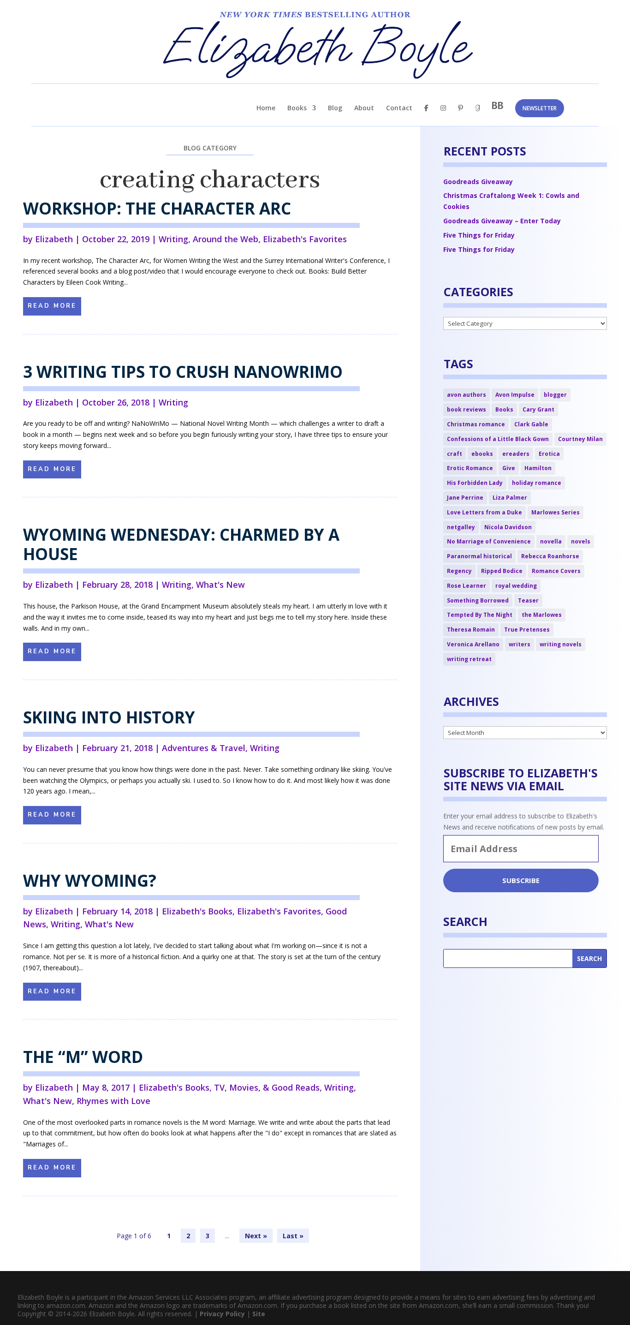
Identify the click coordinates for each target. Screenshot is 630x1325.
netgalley (461, 527)
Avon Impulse (515, 395)
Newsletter (540, 108)
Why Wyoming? (89, 880)
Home (265, 108)
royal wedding (516, 586)
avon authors (466, 395)
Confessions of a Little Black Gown (498, 439)
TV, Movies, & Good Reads (267, 1087)
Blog (335, 108)
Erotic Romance (470, 468)
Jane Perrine (465, 497)
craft (454, 454)
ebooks (482, 454)
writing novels (561, 644)
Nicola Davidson (508, 527)
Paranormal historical (479, 556)
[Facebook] (426, 115)
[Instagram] (443, 115)
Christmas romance (476, 424)
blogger (555, 395)
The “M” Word (83, 1057)
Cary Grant (538, 409)
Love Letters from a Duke (484, 512)
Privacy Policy (222, 1313)
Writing (173, 239)
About (364, 108)
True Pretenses (527, 629)
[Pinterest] (460, 115)
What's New (220, 584)
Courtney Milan (580, 439)
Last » (293, 1235)
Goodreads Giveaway (478, 181)
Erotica (549, 454)
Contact (399, 108)
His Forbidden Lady (475, 483)
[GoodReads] (477, 115)
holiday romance (536, 483)
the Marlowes (542, 615)
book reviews (466, 409)
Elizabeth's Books (197, 911)
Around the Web (225, 239)
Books (297, 108)
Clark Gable (531, 424)
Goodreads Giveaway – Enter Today (502, 220)
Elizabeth (54, 239)
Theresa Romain (471, 629)
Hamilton (538, 468)
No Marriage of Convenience (489, 541)
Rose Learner (466, 586)
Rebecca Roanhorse (550, 556)
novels (580, 541)
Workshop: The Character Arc (157, 208)
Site (258, 1313)
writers (519, 644)
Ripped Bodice (502, 571)
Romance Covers (556, 571)
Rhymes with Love (113, 1100)
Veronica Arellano (473, 644)
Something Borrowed (478, 600)
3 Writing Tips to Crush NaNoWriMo (183, 371)
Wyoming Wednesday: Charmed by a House (181, 544)
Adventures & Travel (203, 747)
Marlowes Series (555, 512)
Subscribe (521, 880)
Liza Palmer (510, 497)
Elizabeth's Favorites (305, 239)
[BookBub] (497, 113)
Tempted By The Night (479, 615)
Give (508, 468)
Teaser (528, 600)
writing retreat (469, 659)
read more (52, 306)
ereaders (515, 454)
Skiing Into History (109, 717)
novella (551, 541)
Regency (459, 571)
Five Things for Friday (479, 235)
